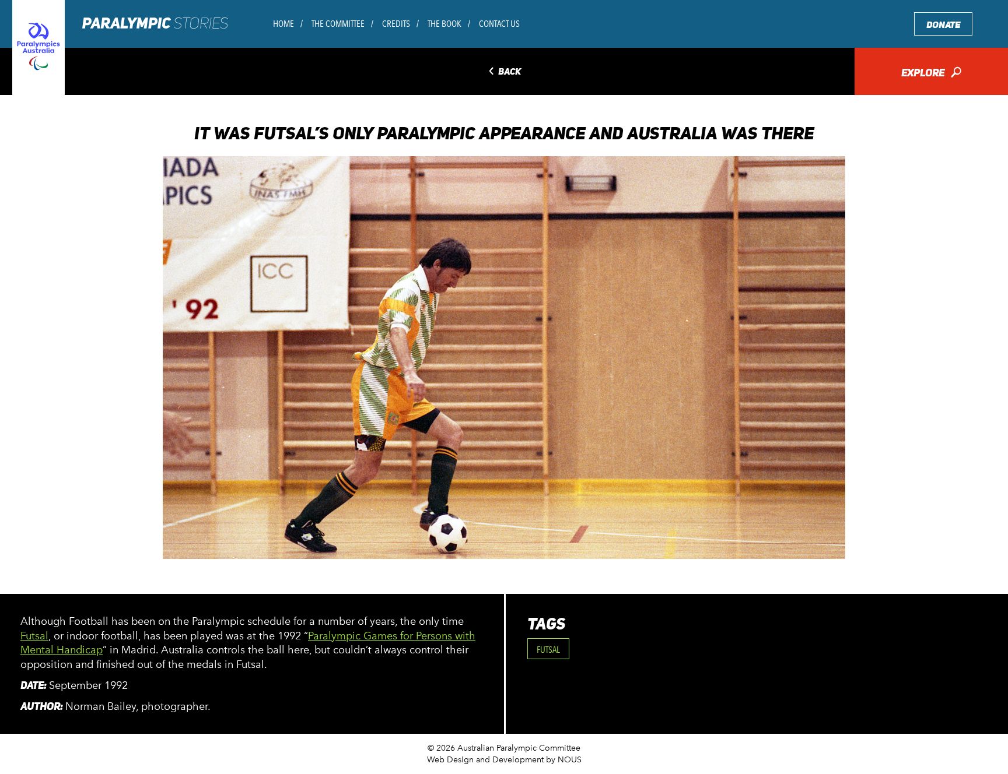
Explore (931, 73)
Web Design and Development (485, 760)
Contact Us (499, 23)
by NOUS (564, 760)
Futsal (34, 635)
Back (504, 72)
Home (283, 23)
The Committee (338, 23)
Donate (943, 24)
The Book (444, 23)
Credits (396, 23)
